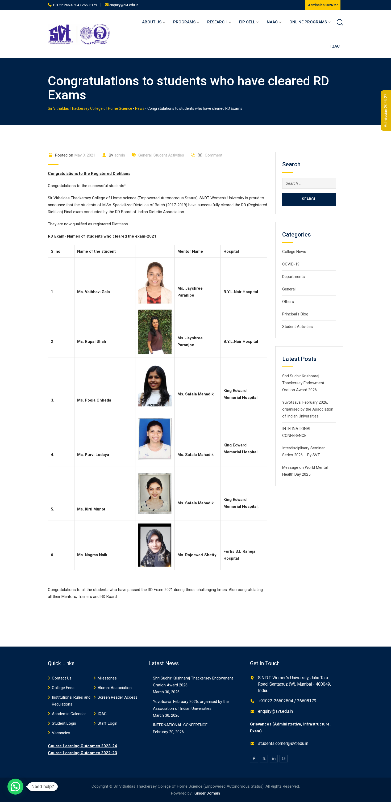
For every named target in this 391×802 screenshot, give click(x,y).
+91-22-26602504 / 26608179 (75, 5)
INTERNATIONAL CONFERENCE (180, 725)
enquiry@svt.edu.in (123, 5)
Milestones (107, 678)
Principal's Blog (295, 314)
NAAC (272, 22)
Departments (293, 276)
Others (288, 301)
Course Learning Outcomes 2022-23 (82, 752)
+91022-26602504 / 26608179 (287, 700)
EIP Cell (247, 22)
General (145, 155)
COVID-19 (291, 264)
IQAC (335, 46)
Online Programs (308, 22)
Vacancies (61, 733)
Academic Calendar (69, 713)
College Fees (63, 687)
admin (119, 155)
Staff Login (107, 723)
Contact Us (62, 678)
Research (217, 22)
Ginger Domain (207, 793)
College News (294, 251)
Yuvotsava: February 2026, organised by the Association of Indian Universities (307, 409)
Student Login (64, 723)
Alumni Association (115, 687)
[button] (15, 787)
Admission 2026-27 (323, 5)
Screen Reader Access (118, 697)
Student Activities (168, 155)
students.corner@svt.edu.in (283, 743)
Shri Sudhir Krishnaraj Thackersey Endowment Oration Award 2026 (303, 383)
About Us (151, 22)
